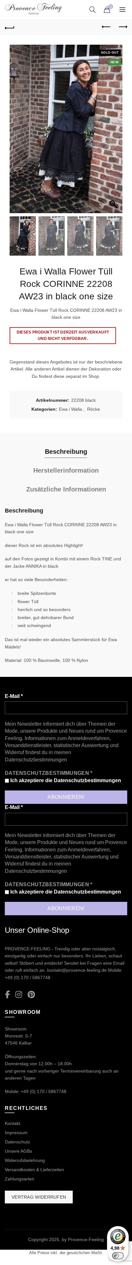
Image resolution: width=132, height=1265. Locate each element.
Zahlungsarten (19, 1178)
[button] (114, 132)
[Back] (10, 27)
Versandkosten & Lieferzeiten (34, 1169)
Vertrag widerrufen (39, 1197)
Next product (122, 27)
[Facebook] (7, 995)
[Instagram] (18, 995)
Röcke (93, 409)
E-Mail (14, 696)
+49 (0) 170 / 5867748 (27, 977)
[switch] (118, 1255)
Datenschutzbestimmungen (36, 759)
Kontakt (12, 1123)
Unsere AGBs (18, 1151)
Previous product (106, 27)
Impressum (16, 1132)
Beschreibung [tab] (66, 451)
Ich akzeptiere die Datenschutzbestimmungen (65, 780)
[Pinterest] (31, 995)
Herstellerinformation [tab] (66, 470)
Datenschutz (17, 1141)
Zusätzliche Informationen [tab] (66, 489)
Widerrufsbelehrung (25, 1160)
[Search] (92, 9)
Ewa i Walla (70, 409)
